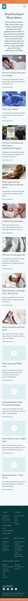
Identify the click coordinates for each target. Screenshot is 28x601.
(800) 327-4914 (5, 2)
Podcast (16, 522)
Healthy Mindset (6, 571)
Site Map (21, 595)
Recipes (16, 520)
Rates (4, 573)
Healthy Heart (17, 544)
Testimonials (17, 524)
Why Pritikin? (5, 564)
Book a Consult (6, 517)
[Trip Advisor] (8, 589)
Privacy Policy (17, 568)
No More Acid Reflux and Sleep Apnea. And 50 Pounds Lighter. (12, 145)
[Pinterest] (16, 589)
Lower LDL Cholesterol (19, 546)
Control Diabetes (17, 548)
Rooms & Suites (6, 550)
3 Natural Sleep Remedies (12, 221)
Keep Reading (7, 87)
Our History (5, 577)
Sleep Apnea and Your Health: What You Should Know (12, 185)
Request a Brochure (7, 520)
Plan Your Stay (6, 541)
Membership (17, 564)
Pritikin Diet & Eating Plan (8, 566)
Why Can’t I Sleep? (10, 109)
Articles (16, 517)
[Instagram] (12, 589)
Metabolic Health (18, 554)
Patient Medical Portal (19, 566)
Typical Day (5, 548)
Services (4, 544)
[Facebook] (4, 589)
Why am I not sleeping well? (13, 255)
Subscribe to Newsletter (19, 515)
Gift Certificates (6, 546)
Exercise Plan (5, 568)
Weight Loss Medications (19, 556)
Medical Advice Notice (7, 595)
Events (4, 575)
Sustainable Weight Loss (19, 541)
